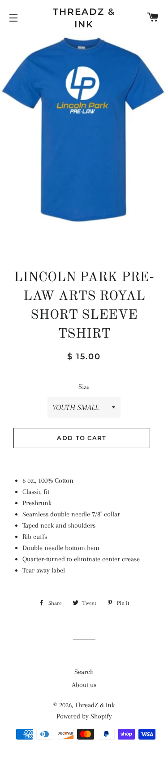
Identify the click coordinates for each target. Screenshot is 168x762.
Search (84, 672)
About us (84, 685)
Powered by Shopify (84, 716)
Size (84, 387)
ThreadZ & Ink (84, 18)
